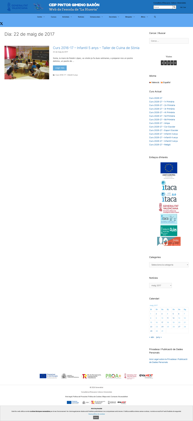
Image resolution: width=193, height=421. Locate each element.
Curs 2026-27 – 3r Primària (162, 109)
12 (173, 318)
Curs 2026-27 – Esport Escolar (163, 130)
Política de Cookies (95, 397)
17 (162, 322)
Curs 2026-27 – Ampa (159, 123)
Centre (39, 17)
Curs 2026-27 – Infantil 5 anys (163, 141)
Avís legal (68, 397)
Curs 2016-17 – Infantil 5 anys (67, 75)
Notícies (81, 17)
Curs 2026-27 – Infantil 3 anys (163, 134)
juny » (159, 337)
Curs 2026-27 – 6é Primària (162, 119)
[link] (1, 23)
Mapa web (106, 397)
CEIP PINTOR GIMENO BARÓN (74, 5)
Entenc (96, 417)
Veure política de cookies (96, 414)
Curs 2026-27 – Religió (160, 144)
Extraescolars (95, 17)
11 (168, 318)
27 (179, 327)
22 (151, 327)
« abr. (151, 337)
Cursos (53, 17)
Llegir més (59, 68)
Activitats (65, 17)
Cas (184, 7)
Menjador (128, 17)
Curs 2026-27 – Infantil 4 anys (163, 137)
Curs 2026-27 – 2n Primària (162, 105)
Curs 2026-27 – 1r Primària (161, 101)
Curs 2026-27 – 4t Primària (162, 112)
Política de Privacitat (80, 397)
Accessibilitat (123, 397)
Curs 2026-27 (155, 98)
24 (162, 327)
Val (181, 7)
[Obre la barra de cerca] (155, 17)
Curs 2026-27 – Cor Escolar (162, 127)
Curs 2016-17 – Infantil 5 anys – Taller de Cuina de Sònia (96, 48)
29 (151, 331)
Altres (143, 17)
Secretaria (112, 17)
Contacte (114, 397)
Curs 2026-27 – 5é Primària (162, 116)
